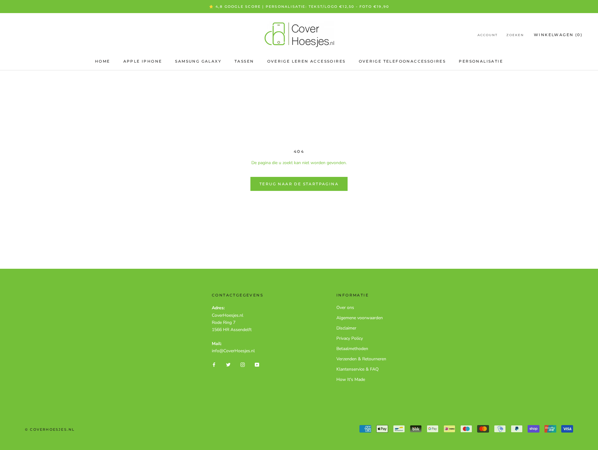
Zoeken (515, 35)
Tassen (244, 61)
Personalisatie (481, 61)
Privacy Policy (349, 338)
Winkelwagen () (558, 34)
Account (487, 35)
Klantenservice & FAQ (357, 369)
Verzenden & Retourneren (361, 359)
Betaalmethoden (352, 349)
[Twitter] (228, 364)
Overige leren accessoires (306, 61)
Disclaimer (346, 328)
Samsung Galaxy (198, 61)
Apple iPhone (142, 61)
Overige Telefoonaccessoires (402, 61)
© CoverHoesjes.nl (50, 429)
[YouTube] (257, 364)
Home (102, 61)
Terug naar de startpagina (299, 184)
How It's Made (350, 379)
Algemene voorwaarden (359, 318)
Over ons (345, 307)
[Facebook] (214, 364)
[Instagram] (242, 364)
